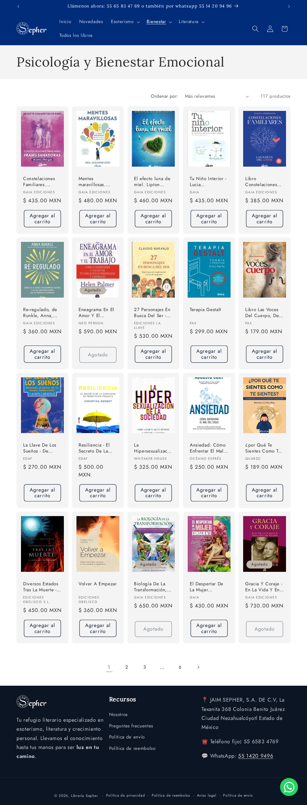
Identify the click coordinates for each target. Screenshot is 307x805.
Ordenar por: (164, 96)
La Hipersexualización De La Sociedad (153, 448)
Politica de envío (127, 737)
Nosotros (118, 714)
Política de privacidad (125, 795)
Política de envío (238, 795)
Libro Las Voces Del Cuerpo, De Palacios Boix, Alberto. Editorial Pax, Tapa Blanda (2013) (263, 313)
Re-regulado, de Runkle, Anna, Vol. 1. (40, 313)
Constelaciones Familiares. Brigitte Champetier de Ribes (39, 182)
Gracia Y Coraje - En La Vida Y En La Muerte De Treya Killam (263, 587)
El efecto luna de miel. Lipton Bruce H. (152, 182)
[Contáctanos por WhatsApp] (289, 787)
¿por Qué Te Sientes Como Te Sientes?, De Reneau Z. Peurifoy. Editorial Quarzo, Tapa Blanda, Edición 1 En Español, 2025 (264, 448)
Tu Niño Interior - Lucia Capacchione (208, 182)
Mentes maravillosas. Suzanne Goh (93, 182)
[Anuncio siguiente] (289, 6)
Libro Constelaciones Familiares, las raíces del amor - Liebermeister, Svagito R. (263, 182)
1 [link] (109, 667)
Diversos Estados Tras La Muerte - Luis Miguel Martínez (40, 587)
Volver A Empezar (98, 584)
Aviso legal (206, 795)
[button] (124, 22)
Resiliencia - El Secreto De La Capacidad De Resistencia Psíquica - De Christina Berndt (96, 448)
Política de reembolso (132, 748)
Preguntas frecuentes (131, 726)
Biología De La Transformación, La (150, 587)
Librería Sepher (84, 795)
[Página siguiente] (198, 667)
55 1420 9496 (255, 756)
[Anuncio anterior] (18, 6)
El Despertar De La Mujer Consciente (206, 587)
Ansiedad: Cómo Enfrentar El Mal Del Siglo (207, 448)
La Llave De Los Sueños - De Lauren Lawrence (40, 448)
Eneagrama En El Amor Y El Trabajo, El (96, 313)
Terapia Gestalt (205, 310)
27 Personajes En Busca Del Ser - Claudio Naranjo (152, 313)
